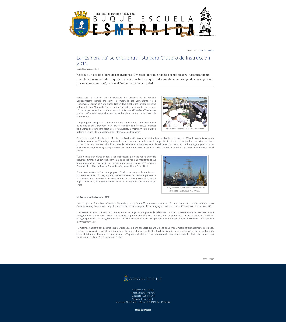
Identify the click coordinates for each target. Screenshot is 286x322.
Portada (202, 50)
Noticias (210, 50)
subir (205, 259)
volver (211, 259)
